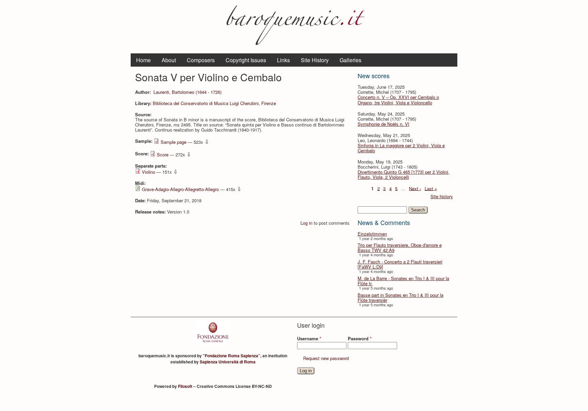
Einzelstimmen (372, 233)
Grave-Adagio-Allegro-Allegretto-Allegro (180, 189)
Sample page (173, 142)
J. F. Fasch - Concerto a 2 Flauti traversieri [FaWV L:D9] (400, 264)
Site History (315, 60)
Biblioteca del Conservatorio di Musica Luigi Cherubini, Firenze (214, 103)
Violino (148, 172)
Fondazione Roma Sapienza (231, 356)
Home (143, 60)
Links (283, 60)
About (169, 60)
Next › (415, 188)
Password (360, 338)
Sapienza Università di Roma (228, 362)
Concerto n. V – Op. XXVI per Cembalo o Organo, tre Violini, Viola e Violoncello (398, 99)
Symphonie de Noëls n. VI (383, 124)
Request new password (326, 358)
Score (162, 154)
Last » (431, 188)
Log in (306, 223)
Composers (201, 60)
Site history (441, 196)
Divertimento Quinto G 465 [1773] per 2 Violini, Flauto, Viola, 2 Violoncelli (404, 174)
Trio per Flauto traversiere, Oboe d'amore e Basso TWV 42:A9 (400, 247)
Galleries (350, 60)
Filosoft (185, 386)
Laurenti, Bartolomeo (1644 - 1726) (187, 92)
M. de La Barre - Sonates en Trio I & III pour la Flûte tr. (403, 281)
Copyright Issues (246, 60)
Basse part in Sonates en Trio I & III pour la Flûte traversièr (400, 297)
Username (309, 338)
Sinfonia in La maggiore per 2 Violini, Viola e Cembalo (401, 148)
